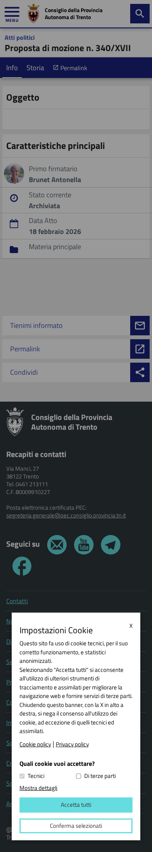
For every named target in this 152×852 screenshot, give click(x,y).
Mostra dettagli (38, 787)
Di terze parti (100, 776)
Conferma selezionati (76, 825)
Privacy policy (72, 744)
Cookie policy (35, 744)
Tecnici (36, 776)
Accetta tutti (76, 804)
